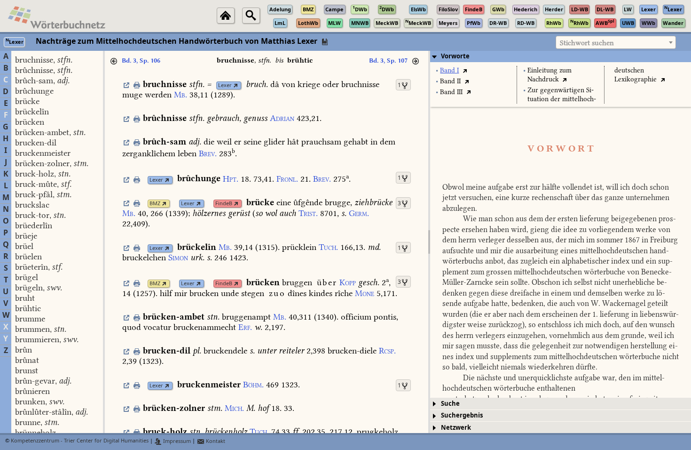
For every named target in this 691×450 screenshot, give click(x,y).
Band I (449, 70)
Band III (451, 92)
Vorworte (455, 56)
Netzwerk (456, 427)
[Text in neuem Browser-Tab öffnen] (465, 70)
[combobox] (616, 42)
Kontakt (214, 441)
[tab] (560, 56)
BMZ (154, 203)
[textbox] (615, 42)
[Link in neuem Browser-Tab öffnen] (236, 85)
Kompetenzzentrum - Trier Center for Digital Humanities (80, 441)
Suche (450, 403)
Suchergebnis (462, 415)
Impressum (176, 441)
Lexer (225, 85)
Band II (450, 81)
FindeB (223, 203)
